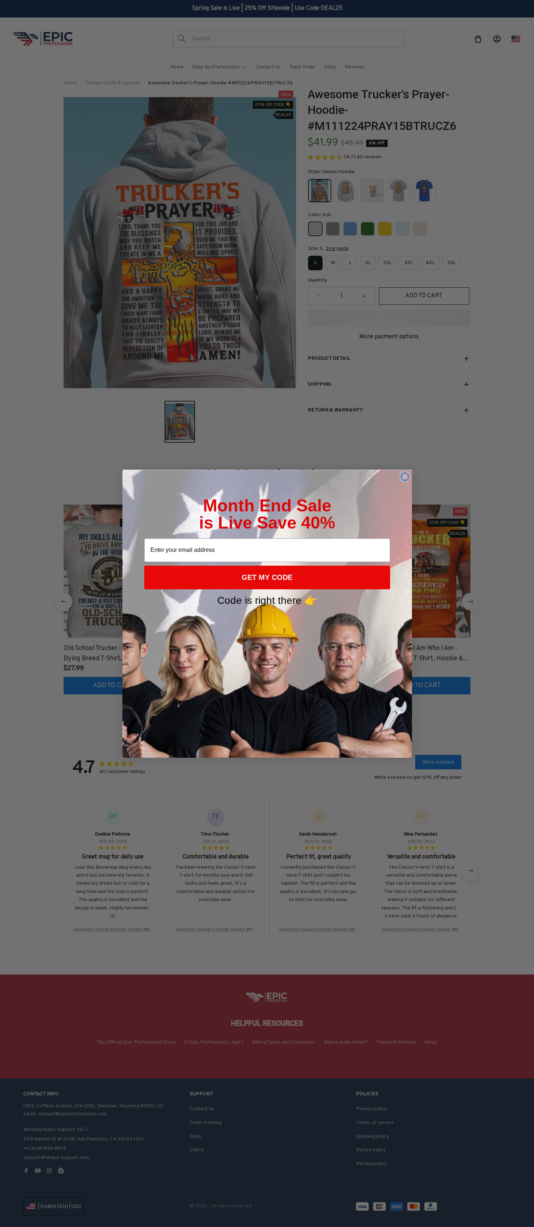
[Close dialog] (405, 477)
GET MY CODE (267, 577)
